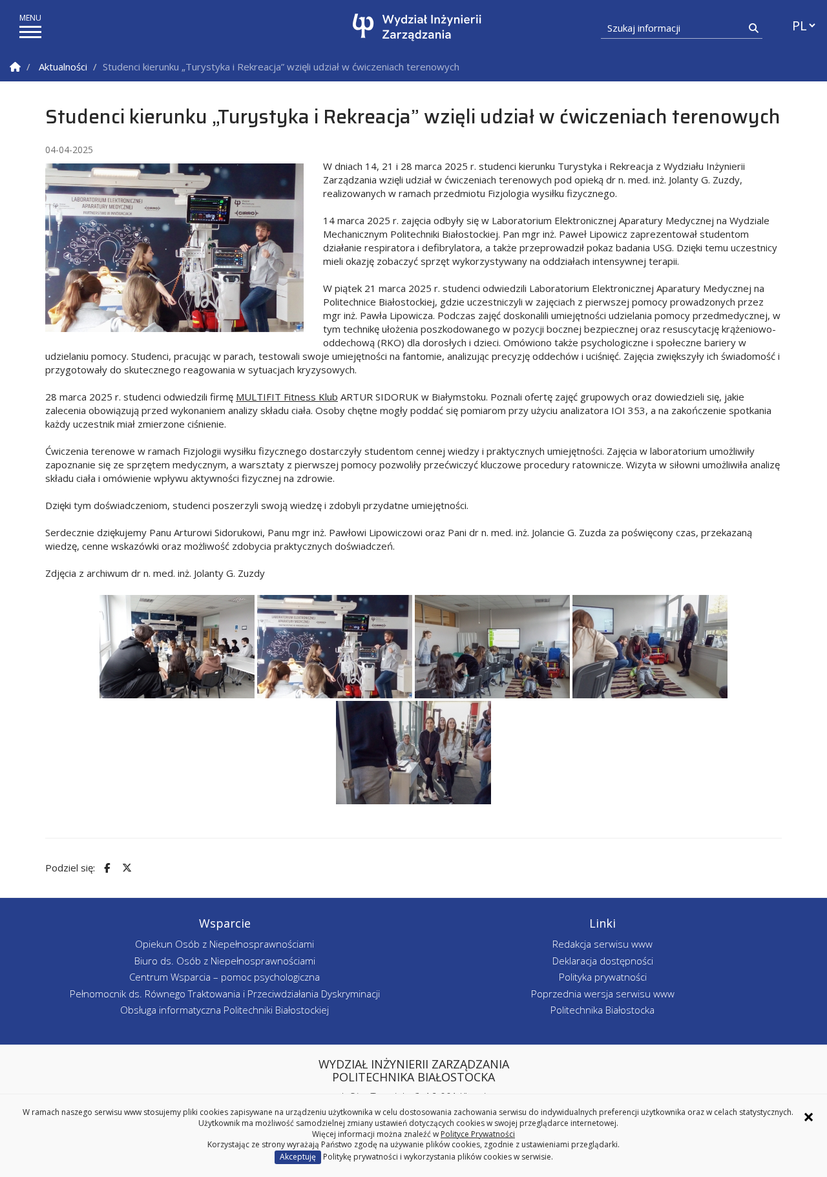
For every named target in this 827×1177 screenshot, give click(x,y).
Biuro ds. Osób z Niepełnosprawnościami (224, 960)
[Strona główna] (417, 27)
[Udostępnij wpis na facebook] (105, 868)
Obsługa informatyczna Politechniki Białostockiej (224, 1009)
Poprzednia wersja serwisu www (603, 993)
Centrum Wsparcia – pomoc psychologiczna (224, 976)
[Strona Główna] (15, 67)
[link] (287, 396)
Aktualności (63, 66)
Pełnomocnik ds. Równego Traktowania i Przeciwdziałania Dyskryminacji (225, 993)
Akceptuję (298, 1156)
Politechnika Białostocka (602, 1009)
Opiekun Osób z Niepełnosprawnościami (224, 943)
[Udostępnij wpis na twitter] (125, 868)
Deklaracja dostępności (602, 960)
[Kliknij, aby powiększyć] (177, 646)
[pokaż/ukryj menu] (30, 32)
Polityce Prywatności (478, 1134)
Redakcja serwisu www (602, 943)
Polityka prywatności (603, 976)
